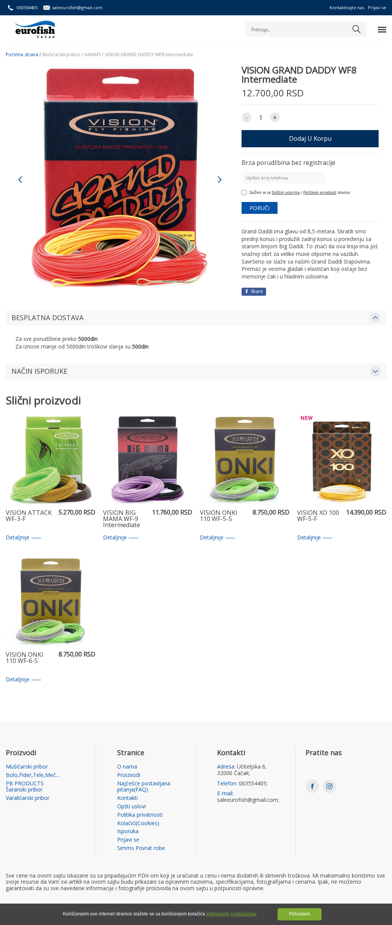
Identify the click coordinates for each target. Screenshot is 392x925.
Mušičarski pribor (27, 767)
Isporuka (128, 831)
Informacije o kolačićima (231, 914)
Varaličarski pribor (27, 798)
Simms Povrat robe (141, 848)
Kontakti (127, 798)
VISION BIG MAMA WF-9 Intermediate (121, 519)
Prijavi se (377, 7)
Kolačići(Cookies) (138, 823)
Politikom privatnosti (319, 192)
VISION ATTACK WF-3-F (29, 516)
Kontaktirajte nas (347, 7)
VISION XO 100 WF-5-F (318, 516)
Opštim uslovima (286, 192)
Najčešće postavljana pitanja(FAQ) (143, 786)
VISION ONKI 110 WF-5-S (218, 516)
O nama (127, 767)
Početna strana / (23, 54)
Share (256, 291)
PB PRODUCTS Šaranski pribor (25, 786)
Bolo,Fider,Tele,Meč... (32, 775)
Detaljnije (17, 537)
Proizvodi (128, 775)
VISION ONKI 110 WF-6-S (24, 658)
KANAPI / (94, 54)
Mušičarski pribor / (62, 54)
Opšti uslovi (131, 806)
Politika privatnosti (140, 815)
